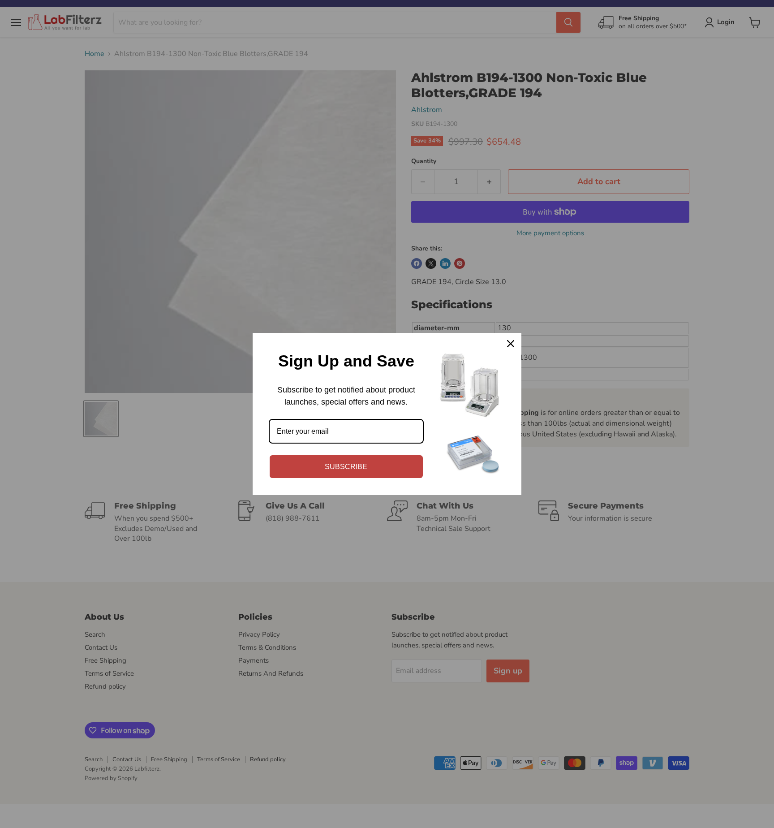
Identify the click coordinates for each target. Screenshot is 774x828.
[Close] (510, 343)
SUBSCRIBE (346, 466)
